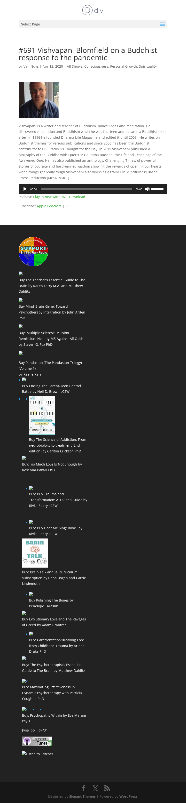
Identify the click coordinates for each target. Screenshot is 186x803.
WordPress (128, 796)
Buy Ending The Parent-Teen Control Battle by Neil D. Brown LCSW (51, 389)
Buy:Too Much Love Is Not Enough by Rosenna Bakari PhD (52, 467)
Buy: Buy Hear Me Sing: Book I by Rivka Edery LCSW (55, 531)
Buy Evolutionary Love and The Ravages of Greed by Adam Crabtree (54, 622)
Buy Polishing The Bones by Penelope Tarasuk (51, 603)
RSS (68, 206)
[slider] (158, 188)
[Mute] (147, 189)
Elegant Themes (82, 796)
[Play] (25, 189)
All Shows (74, 66)
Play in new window (49, 196)
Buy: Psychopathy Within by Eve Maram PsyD (54, 718)
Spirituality (148, 66)
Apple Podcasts (49, 206)
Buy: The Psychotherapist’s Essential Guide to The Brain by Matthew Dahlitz (53, 667)
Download (77, 196)
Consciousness (96, 66)
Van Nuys (31, 66)
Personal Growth (123, 66)
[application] (93, 189)
